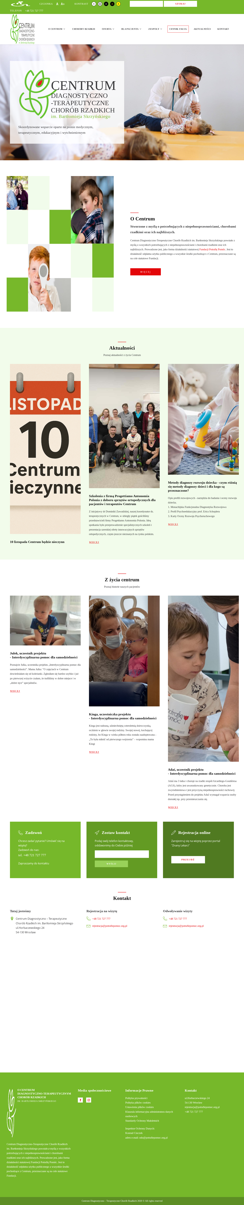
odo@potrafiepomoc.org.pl (153, 1137)
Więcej (145, 271)
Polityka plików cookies (138, 1102)
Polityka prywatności (136, 1098)
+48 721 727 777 (34, 10)
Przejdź (188, 859)
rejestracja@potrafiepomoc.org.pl (109, 925)
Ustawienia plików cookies (139, 1107)
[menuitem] (57, 29)
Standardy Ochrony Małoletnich (142, 1120)
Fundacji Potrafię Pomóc (212, 249)
